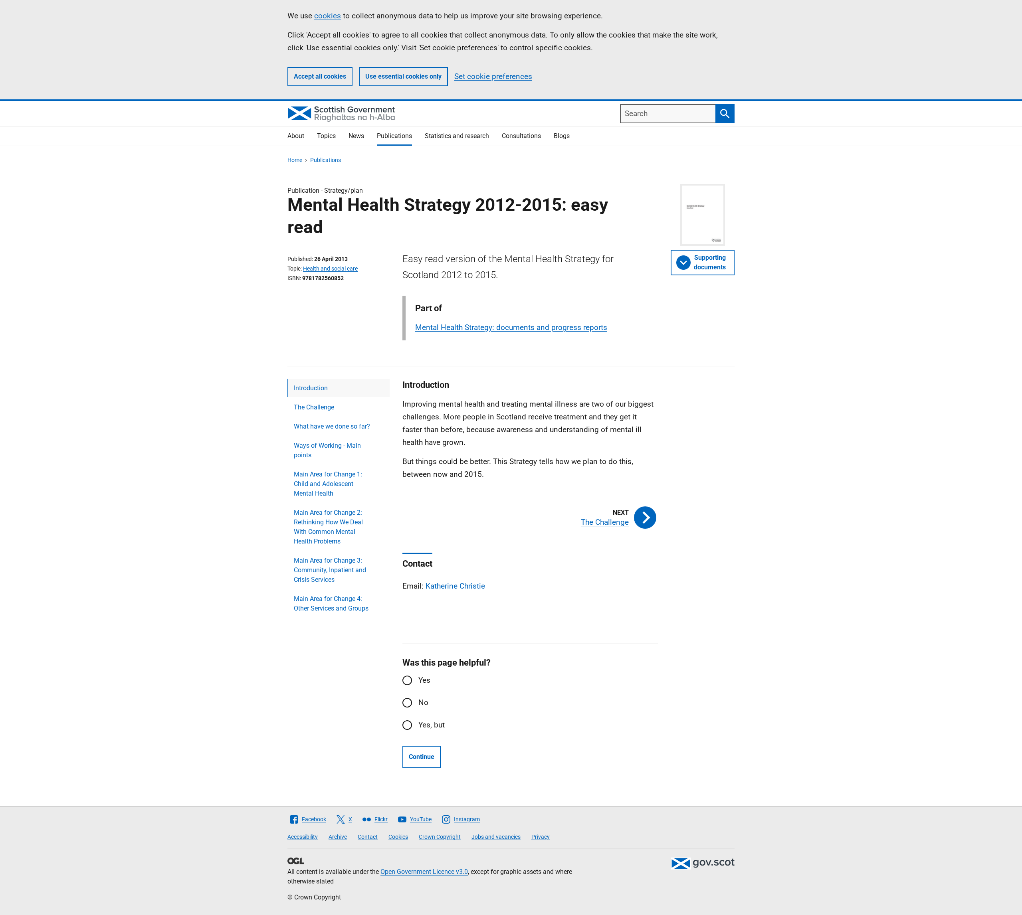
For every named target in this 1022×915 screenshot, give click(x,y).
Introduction (311, 388)
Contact (368, 837)
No (423, 702)
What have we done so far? (332, 426)
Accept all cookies (320, 76)
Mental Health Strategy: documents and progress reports (511, 327)
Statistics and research (457, 136)
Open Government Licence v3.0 (424, 871)
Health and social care (330, 268)
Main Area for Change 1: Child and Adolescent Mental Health (328, 483)
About (295, 136)
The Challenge (314, 407)
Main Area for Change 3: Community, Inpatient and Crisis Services (330, 570)
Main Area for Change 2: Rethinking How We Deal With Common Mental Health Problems (328, 527)
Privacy (540, 837)
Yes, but (431, 724)
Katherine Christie (455, 586)
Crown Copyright (440, 837)
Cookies (398, 837)
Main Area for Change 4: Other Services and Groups (331, 603)
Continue (421, 757)
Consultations (521, 136)
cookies (327, 15)
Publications (394, 136)
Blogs (562, 136)
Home (294, 160)
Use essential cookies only (403, 76)
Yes (424, 680)
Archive (338, 837)
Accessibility (302, 837)
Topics (326, 136)
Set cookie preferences (493, 76)
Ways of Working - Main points (327, 450)
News (356, 136)
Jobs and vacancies (496, 837)
